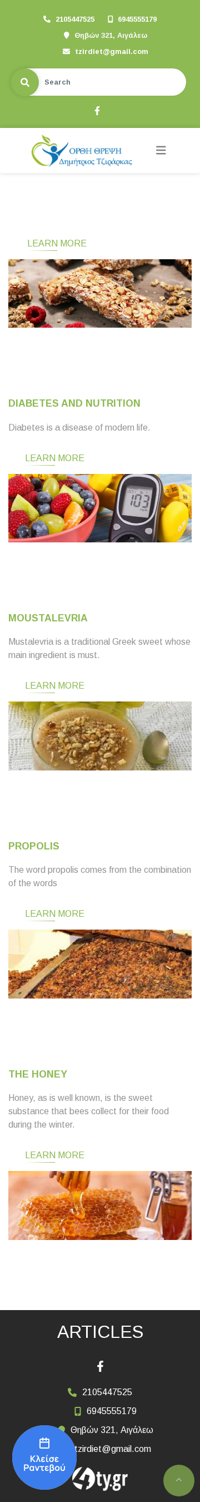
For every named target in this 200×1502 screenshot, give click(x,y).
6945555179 (137, 19)
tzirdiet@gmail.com (111, 51)
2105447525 (75, 19)
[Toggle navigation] (161, 150)
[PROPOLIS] (100, 964)
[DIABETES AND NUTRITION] (100, 508)
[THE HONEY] (100, 1205)
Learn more (57, 243)
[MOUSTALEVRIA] (100, 735)
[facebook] (96, 109)
